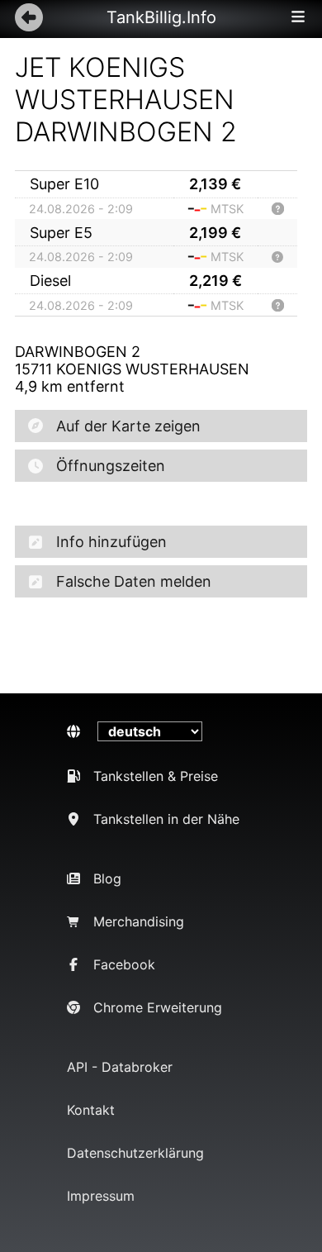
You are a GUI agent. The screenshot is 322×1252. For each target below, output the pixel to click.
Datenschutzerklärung (135, 1153)
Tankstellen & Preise (155, 776)
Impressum (101, 1196)
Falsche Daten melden (133, 581)
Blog (107, 878)
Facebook (124, 964)
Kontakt (91, 1110)
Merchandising (138, 921)
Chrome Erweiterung (157, 1007)
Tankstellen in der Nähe (166, 819)
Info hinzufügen (111, 541)
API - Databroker (120, 1067)
